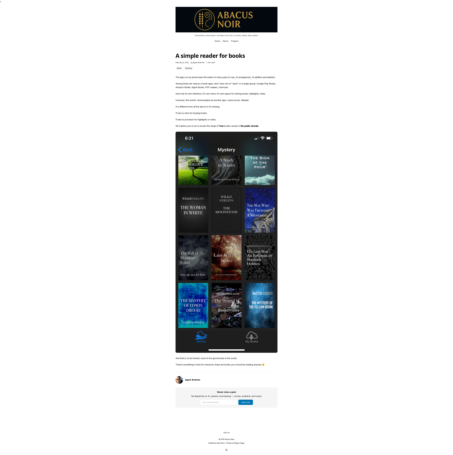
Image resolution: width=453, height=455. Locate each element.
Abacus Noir (229, 439)
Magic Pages (239, 443)
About (225, 41)
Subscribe (245, 402)
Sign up (226, 432)
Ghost (222, 443)
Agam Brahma (198, 62)
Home (217, 41)
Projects (234, 41)
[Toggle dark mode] (226, 449)
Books (179, 68)
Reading (188, 68)
